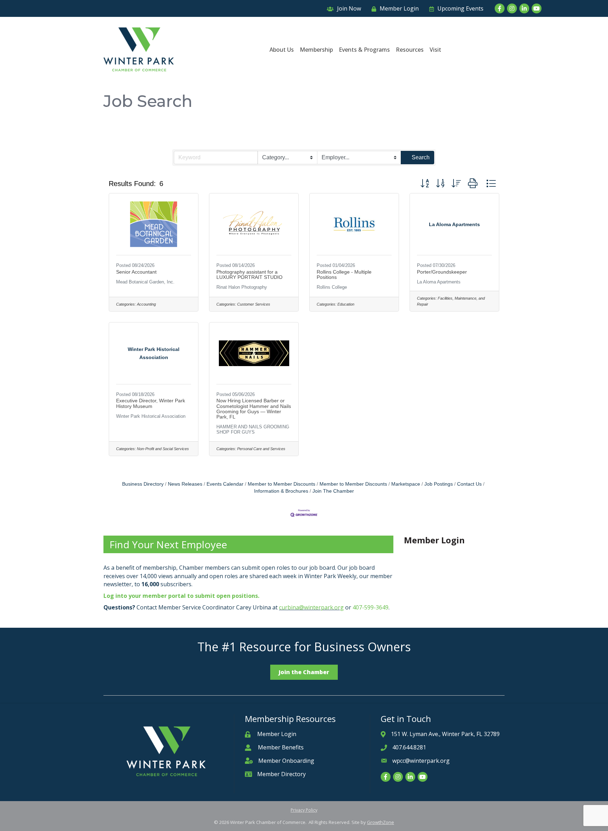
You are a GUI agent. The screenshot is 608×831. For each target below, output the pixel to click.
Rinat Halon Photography (241, 287)
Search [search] (421, 157)
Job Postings (438, 484)
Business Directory (143, 484)
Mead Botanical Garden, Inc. (145, 282)
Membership (316, 49)
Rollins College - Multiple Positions (344, 274)
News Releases (185, 484)
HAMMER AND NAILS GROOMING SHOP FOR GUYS (252, 429)
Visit (435, 49)
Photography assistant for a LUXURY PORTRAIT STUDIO (249, 274)
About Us (282, 49)
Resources (410, 49)
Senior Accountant (136, 272)
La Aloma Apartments (439, 282)
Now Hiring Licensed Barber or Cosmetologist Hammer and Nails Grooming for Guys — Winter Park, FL (253, 409)
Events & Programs (364, 49)
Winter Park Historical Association (150, 416)
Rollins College (332, 287)
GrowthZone (380, 822)
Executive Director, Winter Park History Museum (150, 403)
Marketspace (405, 484)
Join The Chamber (333, 491)
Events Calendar (225, 484)
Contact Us (469, 484)
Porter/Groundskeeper (442, 272)
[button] (424, 183)
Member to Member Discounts (281, 484)
